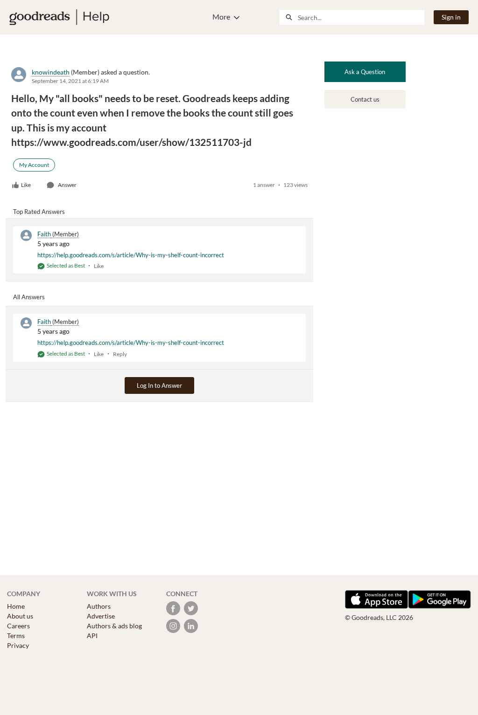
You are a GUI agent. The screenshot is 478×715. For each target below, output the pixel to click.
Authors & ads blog (114, 626)
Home (16, 606)
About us (20, 616)
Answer (67, 184)
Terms (16, 635)
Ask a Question (364, 72)
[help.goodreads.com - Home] (59, 17)
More (221, 16)
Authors (99, 606)
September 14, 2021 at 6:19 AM (70, 80)
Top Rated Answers (39, 211)
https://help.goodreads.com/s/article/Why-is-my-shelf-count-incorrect (130, 255)
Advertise (101, 616)
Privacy (18, 645)
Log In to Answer (159, 385)
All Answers (29, 297)
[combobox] (361, 17)
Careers (18, 626)
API (92, 635)
